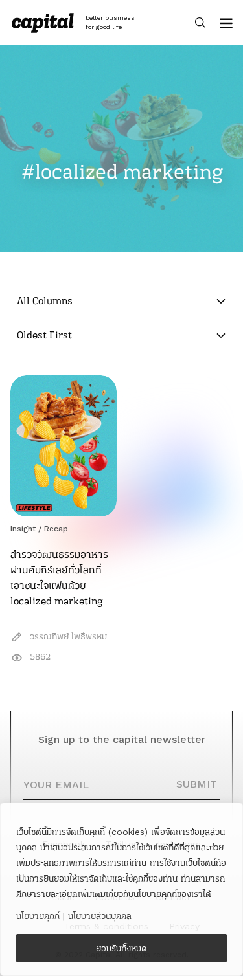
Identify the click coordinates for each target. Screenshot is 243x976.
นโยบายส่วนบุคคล (100, 916)
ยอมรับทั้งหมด (121, 948)
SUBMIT (196, 784)
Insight (23, 528)
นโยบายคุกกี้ (38, 916)
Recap (56, 528)
